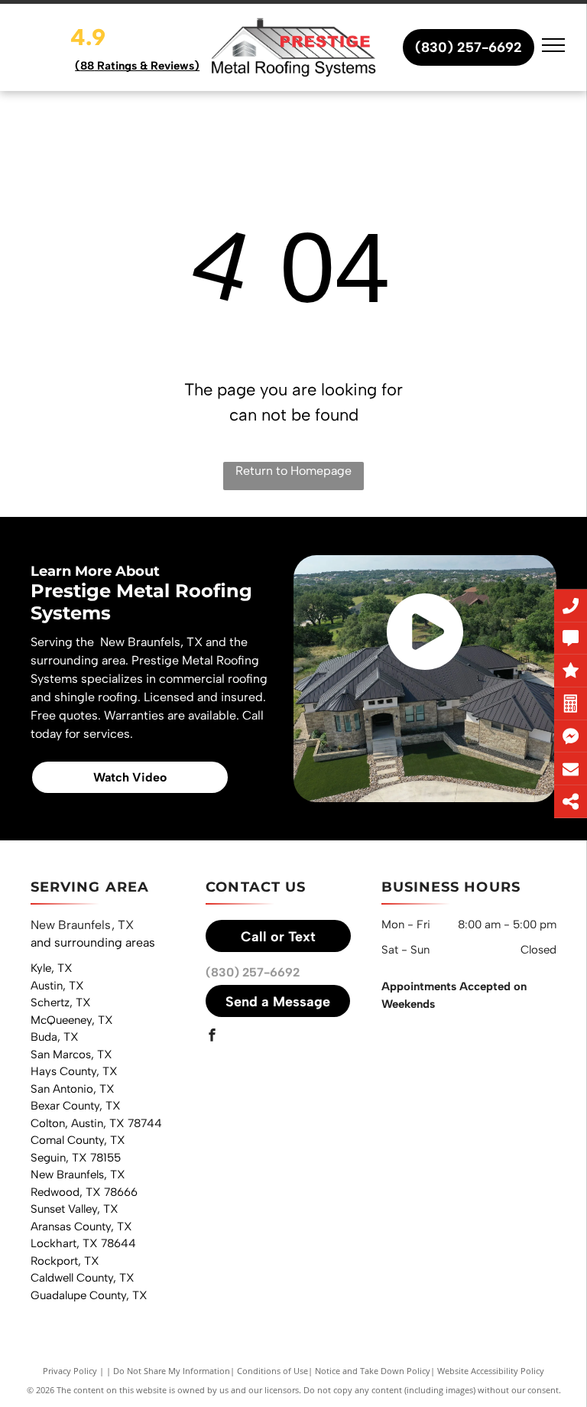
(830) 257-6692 (253, 972)
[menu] (553, 45)
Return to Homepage (293, 470)
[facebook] (212, 1036)
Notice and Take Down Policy (372, 1370)
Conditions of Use (272, 1370)
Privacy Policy (70, 1370)
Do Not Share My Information (171, 1370)
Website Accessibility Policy (490, 1370)
